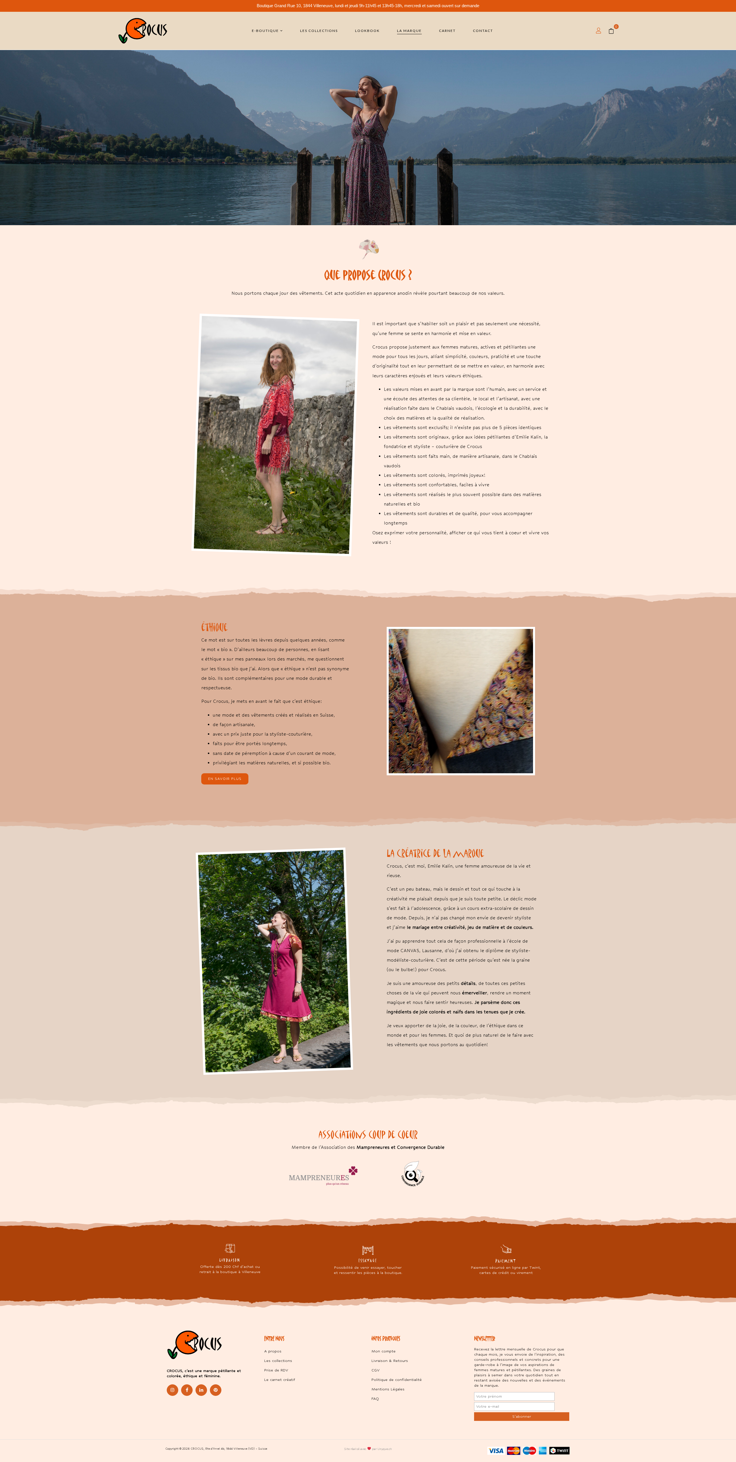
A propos (272, 1351)
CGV (375, 1370)
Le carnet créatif (279, 1379)
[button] (613, 31)
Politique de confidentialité (396, 1379)
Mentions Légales (388, 1389)
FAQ (375, 1398)
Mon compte (383, 1351)
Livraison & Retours (389, 1360)
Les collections (278, 1360)
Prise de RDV (276, 1370)
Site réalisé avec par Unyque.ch (368, 1448)
